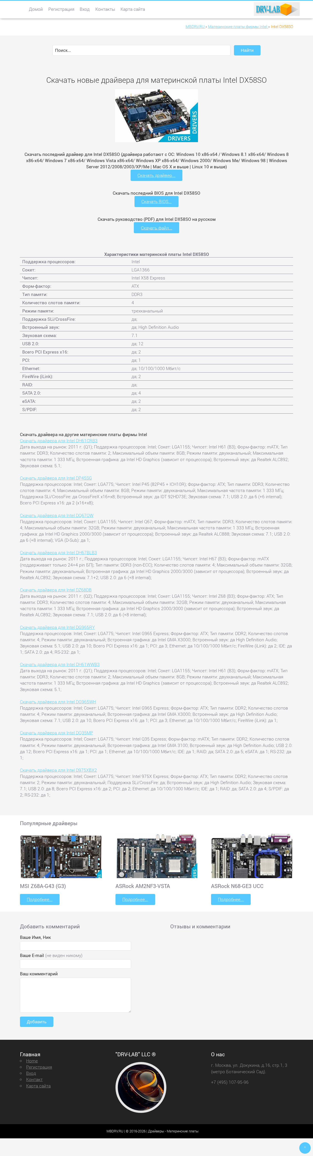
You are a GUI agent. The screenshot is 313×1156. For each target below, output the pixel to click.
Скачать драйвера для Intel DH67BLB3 (58, 552)
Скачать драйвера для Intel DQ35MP (56, 733)
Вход (85, 9)
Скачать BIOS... (156, 201)
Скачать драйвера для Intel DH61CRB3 (59, 440)
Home (32, 1061)
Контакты (105, 9)
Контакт (34, 1079)
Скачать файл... (156, 228)
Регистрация (61, 9)
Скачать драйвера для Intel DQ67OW (56, 515)
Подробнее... (40, 899)
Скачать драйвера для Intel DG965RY (57, 627)
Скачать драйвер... (156, 175)
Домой (36, 9)
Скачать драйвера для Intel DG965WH (58, 702)
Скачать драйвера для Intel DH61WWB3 (60, 664)
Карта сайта (133, 9)
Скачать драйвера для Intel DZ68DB (56, 590)
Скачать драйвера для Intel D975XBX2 (58, 770)
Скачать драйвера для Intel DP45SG (56, 478)
